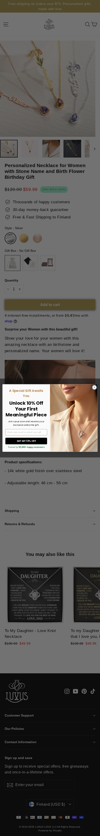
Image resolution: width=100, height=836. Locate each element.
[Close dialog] (94, 387)
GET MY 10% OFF (26, 441)
